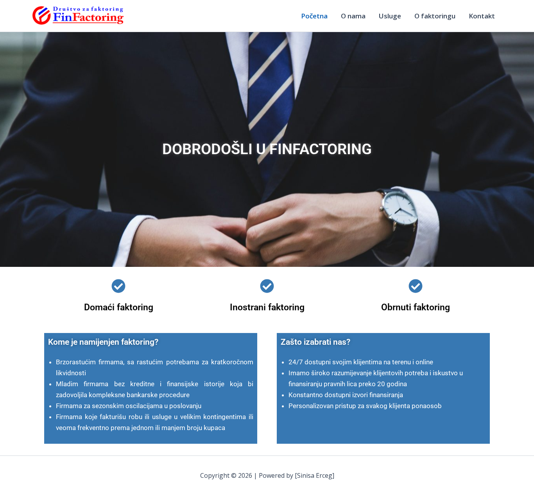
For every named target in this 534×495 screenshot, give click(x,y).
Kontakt (482, 15)
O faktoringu (434, 15)
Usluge (390, 15)
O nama (353, 15)
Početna (314, 15)
